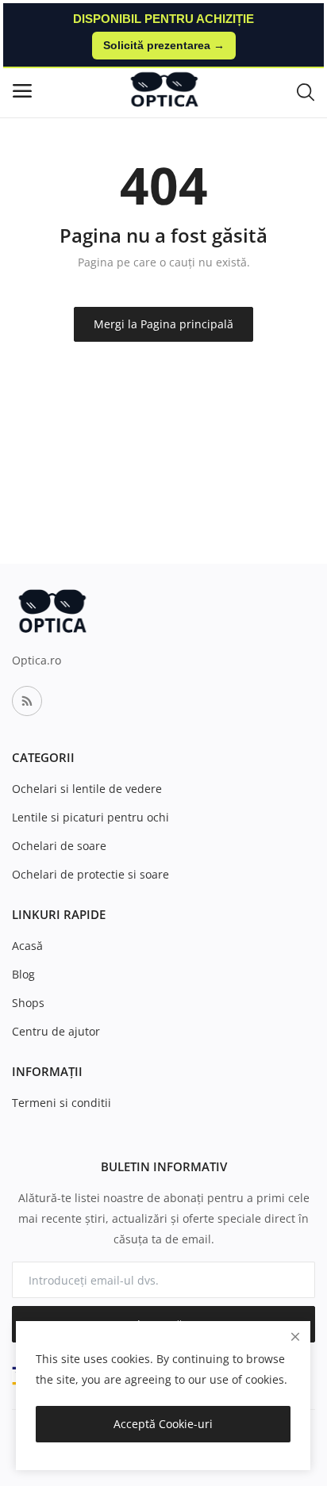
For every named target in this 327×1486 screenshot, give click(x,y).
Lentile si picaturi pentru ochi (90, 817)
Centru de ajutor (56, 1031)
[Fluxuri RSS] (27, 701)
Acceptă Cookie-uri (163, 1423)
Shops (28, 1002)
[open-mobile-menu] (22, 90)
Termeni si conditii (61, 1102)
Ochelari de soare (59, 845)
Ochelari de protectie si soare (90, 874)
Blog (23, 974)
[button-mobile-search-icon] (305, 91)
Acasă (27, 945)
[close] (295, 1336)
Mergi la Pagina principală (163, 323)
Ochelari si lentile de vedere (87, 788)
